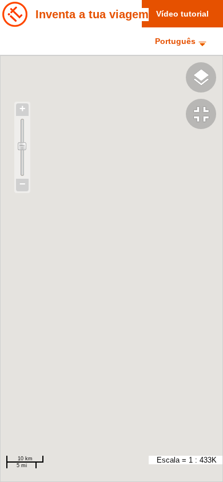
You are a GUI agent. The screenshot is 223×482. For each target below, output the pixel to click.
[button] (204, 115)
